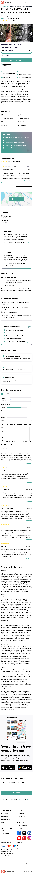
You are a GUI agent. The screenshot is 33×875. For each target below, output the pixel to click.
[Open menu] (31, 2)
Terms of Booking (22, 863)
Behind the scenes (21, 816)
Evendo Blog (4, 816)
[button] (2, 33)
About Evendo (20, 813)
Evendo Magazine (5, 819)
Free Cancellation (7, 64)
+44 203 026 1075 (22, 825)
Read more (27, 180)
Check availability (16, 60)
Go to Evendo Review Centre (24, 186)
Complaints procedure (22, 848)
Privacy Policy (12, 863)
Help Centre (20, 845)
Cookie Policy (21, 799)
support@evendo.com (22, 828)
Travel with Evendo (6, 813)
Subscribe (16, 792)
